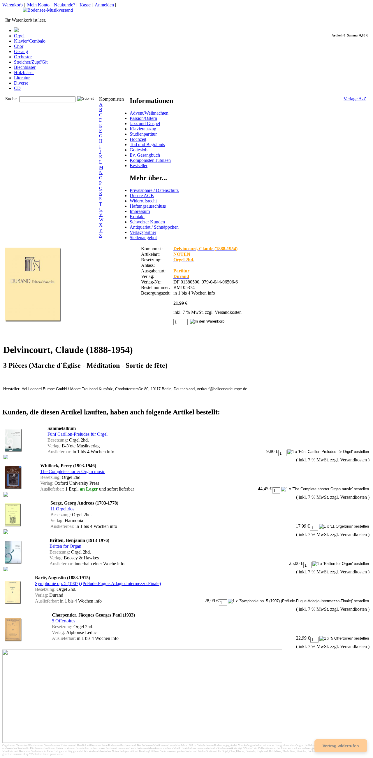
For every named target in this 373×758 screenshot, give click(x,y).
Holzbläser (24, 72)
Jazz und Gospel (145, 123)
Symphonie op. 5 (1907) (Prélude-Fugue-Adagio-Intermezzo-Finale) (98, 583)
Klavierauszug (143, 128)
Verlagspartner (143, 232)
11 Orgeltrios (62, 508)
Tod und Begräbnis (147, 144)
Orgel (19, 35)
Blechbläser (25, 67)
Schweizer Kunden (147, 221)
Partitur (181, 270)
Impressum (140, 211)
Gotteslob (138, 149)
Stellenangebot (143, 237)
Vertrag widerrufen (341, 745)
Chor (18, 46)
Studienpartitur (143, 134)
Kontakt (137, 216)
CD (17, 88)
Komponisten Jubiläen (150, 160)
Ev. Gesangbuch (145, 155)
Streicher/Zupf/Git (30, 61)
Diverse (21, 82)
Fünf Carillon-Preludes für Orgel (77, 434)
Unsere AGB (142, 195)
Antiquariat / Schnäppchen (154, 227)
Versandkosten (228, 312)
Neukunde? (64, 4)
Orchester (23, 56)
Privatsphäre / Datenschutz (154, 190)
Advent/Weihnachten (149, 113)
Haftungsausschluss (148, 206)
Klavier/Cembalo (29, 40)
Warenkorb (12, 4)
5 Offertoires (63, 620)
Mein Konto (38, 4)
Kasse (85, 4)
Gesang (21, 51)
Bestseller (138, 165)
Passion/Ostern (143, 118)
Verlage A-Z (355, 98)
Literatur (22, 77)
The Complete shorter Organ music (72, 471)
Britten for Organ (65, 546)
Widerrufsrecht (143, 200)
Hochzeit (138, 139)
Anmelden (104, 4)
